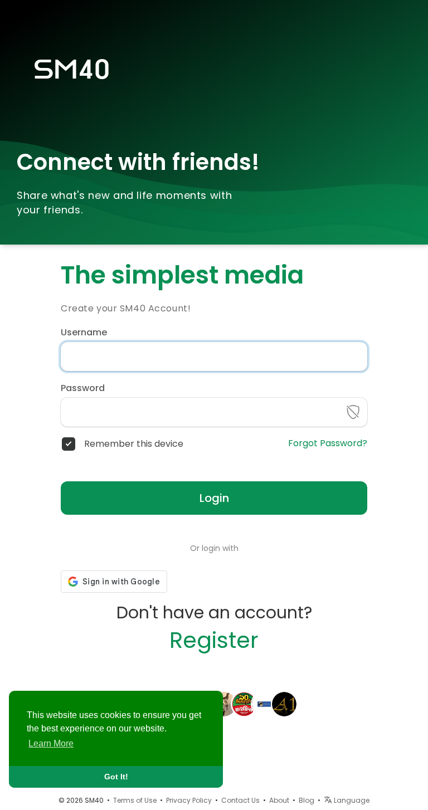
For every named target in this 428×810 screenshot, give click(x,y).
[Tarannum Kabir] (224, 703)
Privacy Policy (189, 800)
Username (84, 332)
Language (350, 800)
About (279, 800)
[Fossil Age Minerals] (264, 703)
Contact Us (240, 800)
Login (214, 498)
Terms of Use (135, 800)
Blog (306, 800)
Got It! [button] (116, 776)
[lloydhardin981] (244, 703)
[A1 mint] (284, 703)
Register (214, 640)
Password (83, 388)
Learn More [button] (51, 743)
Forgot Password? (327, 443)
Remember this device (133, 444)
